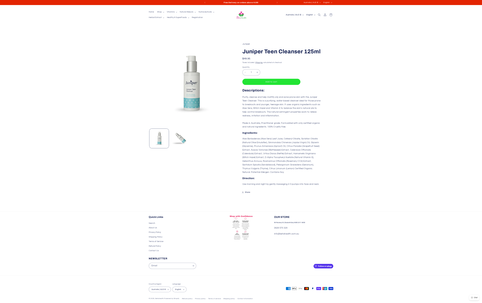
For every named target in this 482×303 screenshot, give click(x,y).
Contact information (245, 298)
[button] (160, 12)
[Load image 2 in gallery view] (179, 138)
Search (152, 223)
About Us (153, 228)
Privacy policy (200, 298)
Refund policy (187, 298)
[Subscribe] (193, 266)
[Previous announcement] (205, 2)
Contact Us (154, 251)
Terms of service (214, 298)
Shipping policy (229, 298)
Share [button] (247, 192)
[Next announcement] (277, 2)
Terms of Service (156, 241)
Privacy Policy (155, 232)
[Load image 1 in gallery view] (159, 138)
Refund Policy (155, 246)
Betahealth (159, 298)
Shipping (259, 62)
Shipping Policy (155, 237)
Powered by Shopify (171, 298)
